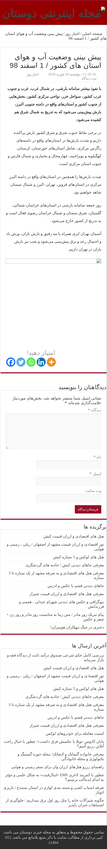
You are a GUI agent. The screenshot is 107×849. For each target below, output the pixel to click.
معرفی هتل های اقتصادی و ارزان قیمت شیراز (67, 594)
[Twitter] (20, 362)
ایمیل (95, 474)
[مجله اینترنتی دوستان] (53, 12)
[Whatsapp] (31, 362)
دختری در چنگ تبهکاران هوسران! (77, 627)
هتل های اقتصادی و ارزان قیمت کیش (73, 536)
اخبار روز (72, 34)
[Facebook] (10, 362)
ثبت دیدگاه (89, 78)
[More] (51, 362)
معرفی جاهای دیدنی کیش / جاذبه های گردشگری (64, 565)
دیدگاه (94, 410)
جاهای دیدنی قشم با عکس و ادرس (76, 586)
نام (97, 457)
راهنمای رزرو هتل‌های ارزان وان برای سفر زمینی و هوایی (57, 767)
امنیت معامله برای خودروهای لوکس (75, 733)
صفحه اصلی (92, 34)
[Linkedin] (41, 362)
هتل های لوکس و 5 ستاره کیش (78, 557)
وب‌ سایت (93, 491)
